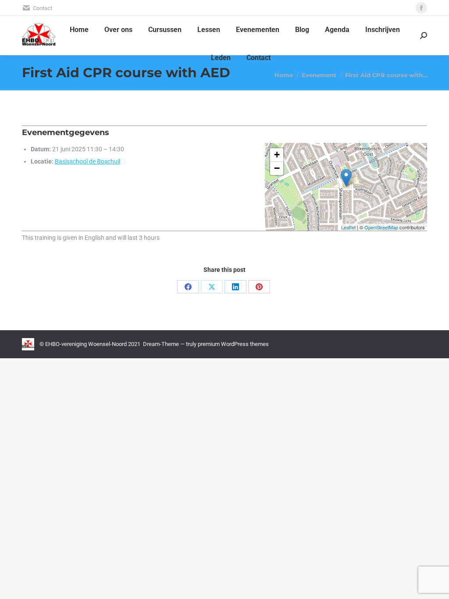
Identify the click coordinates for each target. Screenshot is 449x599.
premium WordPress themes (233, 344)
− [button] (277, 168)
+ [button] (277, 154)
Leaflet (348, 227)
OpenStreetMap (381, 227)
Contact (42, 8)
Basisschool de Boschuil (87, 161)
